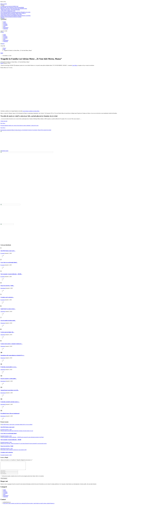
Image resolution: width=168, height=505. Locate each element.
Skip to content (4, 3)
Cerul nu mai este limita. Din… (7, 332)
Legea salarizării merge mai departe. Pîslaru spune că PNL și (13, 13)
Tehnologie (5, 28)
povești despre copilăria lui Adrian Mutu (31, 111)
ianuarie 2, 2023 (8, 429)
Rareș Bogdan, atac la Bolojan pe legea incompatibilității (12, 7)
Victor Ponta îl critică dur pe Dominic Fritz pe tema (11, 14)
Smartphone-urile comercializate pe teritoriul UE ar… (13, 355)
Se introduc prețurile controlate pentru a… (10, 401)
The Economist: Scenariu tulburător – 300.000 (11, 439)
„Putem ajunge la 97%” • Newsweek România (10, 9)
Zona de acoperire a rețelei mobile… (9, 378)
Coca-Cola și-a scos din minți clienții (8, 433)
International (5, 27)
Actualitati (5, 25)
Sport (4, 26)
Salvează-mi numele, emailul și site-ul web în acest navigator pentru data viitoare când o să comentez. (23, 476)
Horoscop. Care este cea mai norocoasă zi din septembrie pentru (14, 8)
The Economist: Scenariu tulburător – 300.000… (11, 274)
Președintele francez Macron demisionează (10, 413)
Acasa (4, 21)
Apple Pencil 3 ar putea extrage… (8, 308)
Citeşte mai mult (4, 121)
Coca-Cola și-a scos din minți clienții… (9, 262)
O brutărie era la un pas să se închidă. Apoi (9, 6)
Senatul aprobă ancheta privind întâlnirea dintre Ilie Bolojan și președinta (16, 15)
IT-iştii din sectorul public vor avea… (9, 366)
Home (4, 48)
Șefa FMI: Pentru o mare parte (7, 427)
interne (2, 63)
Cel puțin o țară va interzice (7, 452)
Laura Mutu (74, 65)
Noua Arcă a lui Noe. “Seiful (7, 446)
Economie (5, 24)
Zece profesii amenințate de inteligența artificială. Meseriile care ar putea (15, 12)
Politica (4, 22)
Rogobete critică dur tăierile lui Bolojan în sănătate (11, 16)
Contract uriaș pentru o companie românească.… (12, 343)
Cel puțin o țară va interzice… (7, 297)
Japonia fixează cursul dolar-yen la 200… (10, 390)
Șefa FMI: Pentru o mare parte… (8, 250)
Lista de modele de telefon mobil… (8, 320)
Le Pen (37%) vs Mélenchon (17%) (8, 10)
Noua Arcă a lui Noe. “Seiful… (7, 285)
